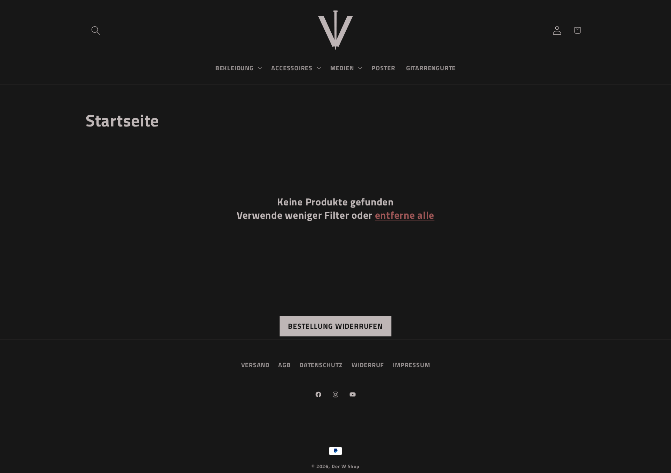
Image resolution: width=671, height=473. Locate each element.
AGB (284, 365)
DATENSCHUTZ (321, 365)
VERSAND (255, 365)
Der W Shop (346, 466)
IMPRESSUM (411, 365)
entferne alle (404, 215)
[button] (96, 30)
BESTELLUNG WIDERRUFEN (335, 326)
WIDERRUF (368, 365)
